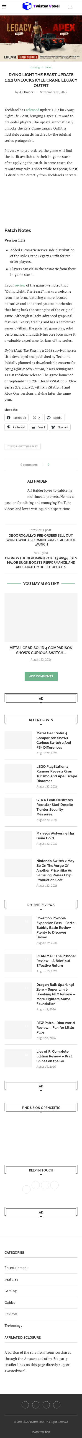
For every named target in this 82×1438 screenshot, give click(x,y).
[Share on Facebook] (54, 464)
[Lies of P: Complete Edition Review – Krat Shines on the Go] (18, 1058)
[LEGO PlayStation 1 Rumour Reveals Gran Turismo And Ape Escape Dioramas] (18, 773)
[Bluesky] (56, 1404)
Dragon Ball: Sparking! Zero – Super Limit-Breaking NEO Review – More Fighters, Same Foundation (55, 994)
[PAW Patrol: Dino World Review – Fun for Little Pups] (18, 1030)
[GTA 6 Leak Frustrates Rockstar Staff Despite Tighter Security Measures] (18, 807)
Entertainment (16, 1267)
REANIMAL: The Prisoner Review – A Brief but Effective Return (56, 961)
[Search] (77, 6)
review (20, 285)
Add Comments (41, 676)
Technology (13, 1325)
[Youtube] (46, 1404)
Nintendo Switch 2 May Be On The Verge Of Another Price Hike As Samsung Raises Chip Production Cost (55, 870)
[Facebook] (25, 1404)
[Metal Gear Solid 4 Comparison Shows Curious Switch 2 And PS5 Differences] (41, 617)
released (32, 109)
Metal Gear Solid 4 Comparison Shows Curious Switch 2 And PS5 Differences (53, 740)
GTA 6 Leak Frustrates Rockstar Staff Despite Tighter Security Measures (54, 807)
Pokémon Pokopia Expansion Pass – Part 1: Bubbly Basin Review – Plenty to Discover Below (56, 927)
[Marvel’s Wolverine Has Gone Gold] (18, 840)
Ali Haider (26, 92)
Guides (10, 1302)
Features (11, 1279)
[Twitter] (35, 1404)
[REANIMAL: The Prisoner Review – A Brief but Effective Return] (18, 963)
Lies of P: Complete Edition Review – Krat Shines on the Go (54, 1056)
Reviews (11, 1314)
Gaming (11, 1290)
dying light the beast (23, 446)
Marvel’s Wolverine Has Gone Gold (55, 835)
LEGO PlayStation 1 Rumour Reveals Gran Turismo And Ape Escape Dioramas (56, 774)
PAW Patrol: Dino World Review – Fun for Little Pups (55, 1027)
